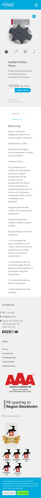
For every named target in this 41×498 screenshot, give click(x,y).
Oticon (16, 102)
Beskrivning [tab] (15, 113)
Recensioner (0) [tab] (17, 119)
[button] (34, 16)
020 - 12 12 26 (8, 312)
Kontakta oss (7, 353)
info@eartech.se (9, 316)
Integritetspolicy (8, 365)
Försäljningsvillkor (9, 357)
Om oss (5, 349)
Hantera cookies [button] (9, 493)
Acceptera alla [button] (22, 493)
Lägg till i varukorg (23, 90)
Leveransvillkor (8, 361)
